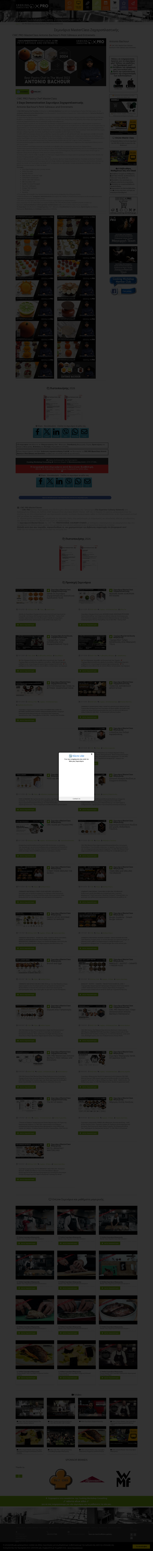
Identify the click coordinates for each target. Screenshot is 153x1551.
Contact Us (76, 799)
